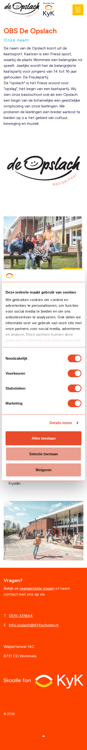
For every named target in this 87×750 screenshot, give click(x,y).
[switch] (74, 373)
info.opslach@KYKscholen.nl (33, 625)
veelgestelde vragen (37, 588)
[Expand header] (79, 9)
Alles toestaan (44, 438)
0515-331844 (21, 615)
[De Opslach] (21, 9)
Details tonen (61, 423)
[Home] (43, 681)
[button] (43, 736)
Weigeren (43, 470)
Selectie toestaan (43, 454)
